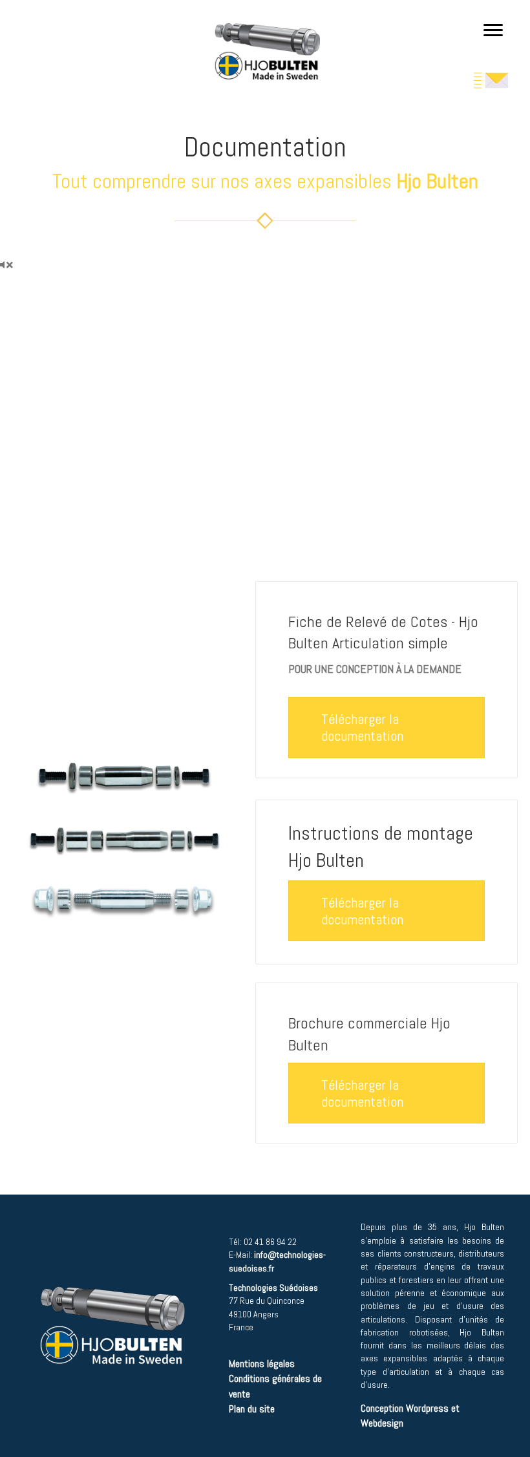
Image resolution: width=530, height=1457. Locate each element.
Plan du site (253, 1409)
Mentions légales (262, 1363)
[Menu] (493, 30)
